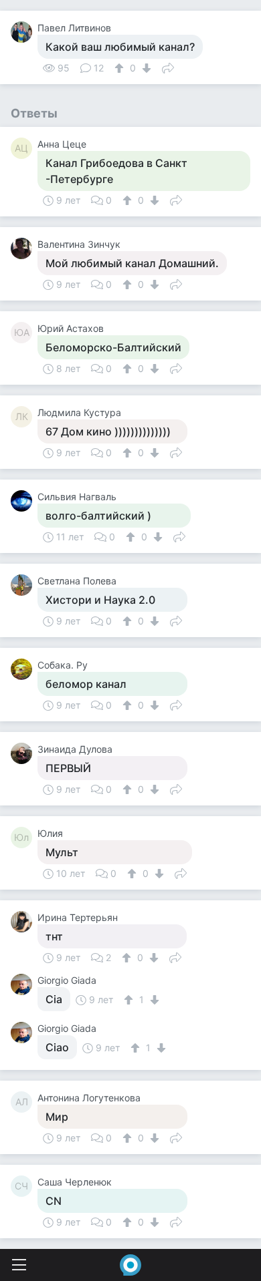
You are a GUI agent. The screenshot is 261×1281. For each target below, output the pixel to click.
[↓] (145, 68)
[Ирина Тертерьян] (24, 921)
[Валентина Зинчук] (24, 248)
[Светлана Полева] (24, 585)
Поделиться (168, 66)
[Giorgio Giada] (24, 984)
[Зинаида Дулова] (24, 753)
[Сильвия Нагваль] (24, 501)
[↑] (120, 68)
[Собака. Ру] (24, 669)
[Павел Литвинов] (24, 32)
